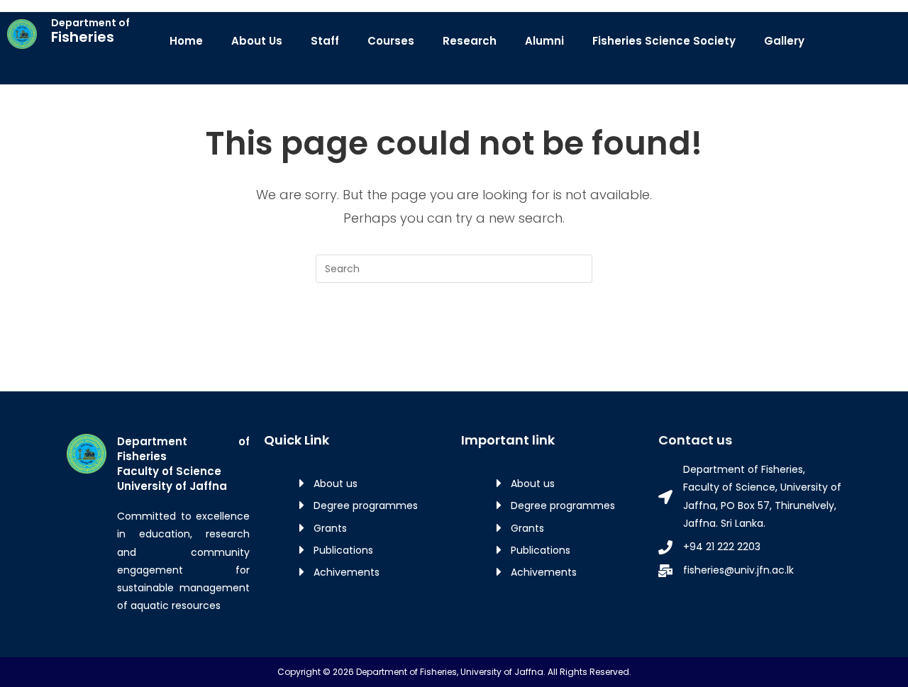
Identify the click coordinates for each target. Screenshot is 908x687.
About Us (256, 40)
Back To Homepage (454, 340)
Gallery (784, 40)
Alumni (544, 40)
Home (186, 40)
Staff (325, 40)
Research (470, 40)
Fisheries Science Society (664, 40)
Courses (390, 40)
